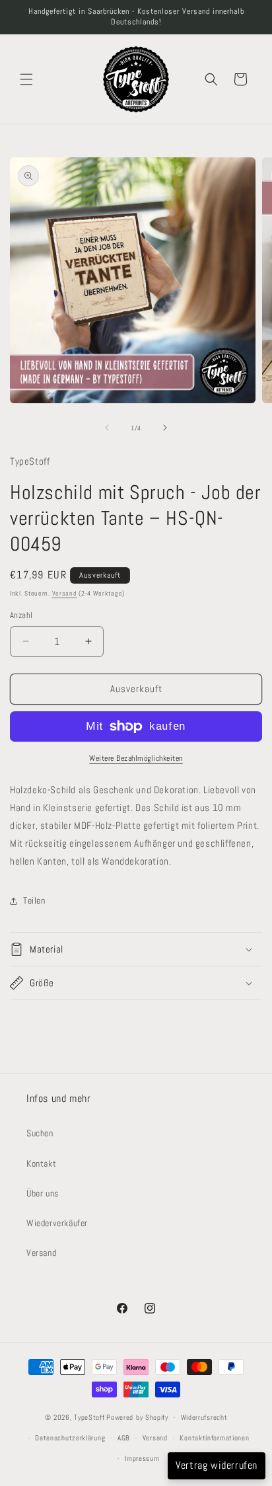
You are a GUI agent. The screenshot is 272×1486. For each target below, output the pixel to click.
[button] (26, 79)
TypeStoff (89, 1417)
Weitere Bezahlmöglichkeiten (136, 758)
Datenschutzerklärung (70, 1437)
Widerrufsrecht (204, 1417)
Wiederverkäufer (57, 1223)
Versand (64, 593)
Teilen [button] (34, 900)
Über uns (42, 1193)
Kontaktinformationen (214, 1437)
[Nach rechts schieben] (165, 427)
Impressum (142, 1458)
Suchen (39, 1133)
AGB (124, 1437)
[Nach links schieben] (106, 427)
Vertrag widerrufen (216, 1465)
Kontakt (41, 1163)
